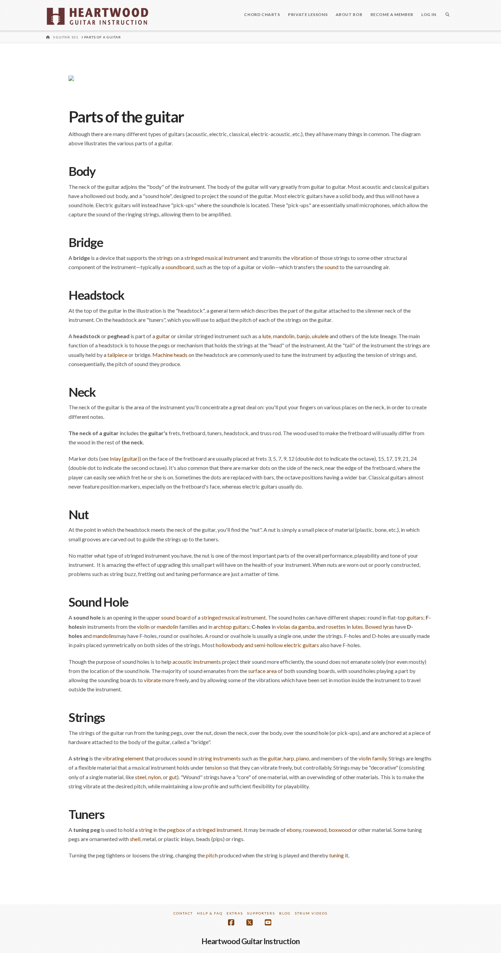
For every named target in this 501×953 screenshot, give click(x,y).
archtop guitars (231, 626)
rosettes (336, 626)
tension (213, 767)
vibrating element (123, 758)
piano (302, 758)
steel (140, 777)
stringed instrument (219, 829)
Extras (235, 913)
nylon (154, 777)
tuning (336, 855)
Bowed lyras (379, 626)
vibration (302, 257)
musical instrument (244, 617)
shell (135, 839)
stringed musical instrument (216, 257)
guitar (163, 336)
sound (331, 267)
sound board (176, 617)
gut (173, 777)
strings (165, 257)
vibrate (152, 680)
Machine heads (169, 354)
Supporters (261, 913)
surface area (262, 671)
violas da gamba (296, 626)
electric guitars (301, 645)
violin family (372, 758)
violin (143, 626)
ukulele (320, 336)
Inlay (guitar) (124, 458)
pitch (212, 855)
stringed (211, 617)
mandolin (283, 336)
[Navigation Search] (447, 15)
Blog (285, 913)
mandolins (105, 635)
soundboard (179, 267)
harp (289, 758)
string (145, 829)
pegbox (176, 829)
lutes (357, 626)
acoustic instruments (196, 661)
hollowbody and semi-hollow (249, 645)
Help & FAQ (210, 913)
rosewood (315, 829)
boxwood (340, 829)
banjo (303, 336)
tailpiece (117, 354)
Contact (183, 913)
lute (266, 336)
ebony (294, 829)
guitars (415, 617)
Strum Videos (311, 913)
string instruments (219, 758)
